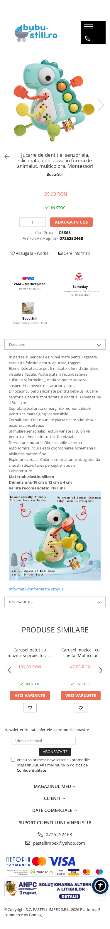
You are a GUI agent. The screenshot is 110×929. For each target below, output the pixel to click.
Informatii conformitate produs (36, 589)
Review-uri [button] (21, 601)
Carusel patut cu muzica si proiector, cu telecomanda (30, 652)
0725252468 (58, 834)
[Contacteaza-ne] (87, 38)
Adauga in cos (71, 222)
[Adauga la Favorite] (30, 707)
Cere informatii (76, 253)
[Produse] (89, 28)
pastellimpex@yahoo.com (58, 843)
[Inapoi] (4, 157)
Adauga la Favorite (32, 253)
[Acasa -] (38, 32)
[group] (55, 99)
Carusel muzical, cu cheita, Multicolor (80, 652)
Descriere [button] (17, 344)
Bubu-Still (55, 174)
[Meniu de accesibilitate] (100, 886)
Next (101, 105)
